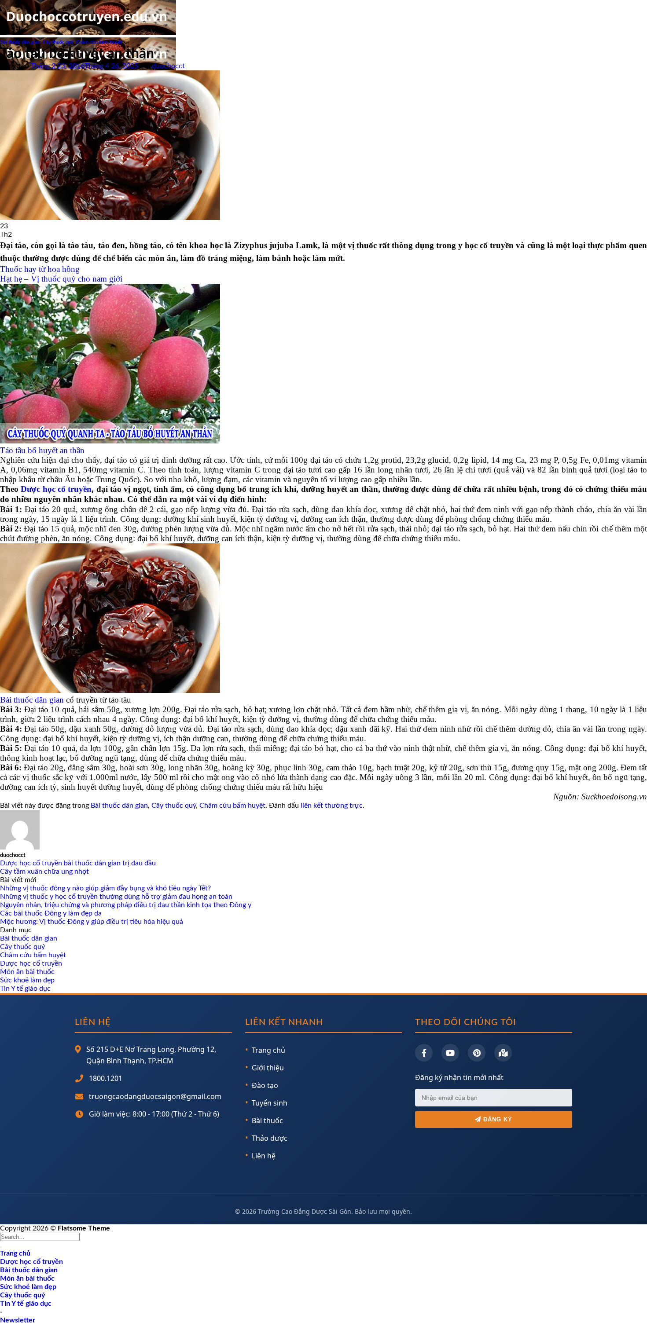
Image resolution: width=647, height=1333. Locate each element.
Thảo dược (269, 1138)
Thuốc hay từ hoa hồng (40, 269)
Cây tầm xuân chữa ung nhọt (44, 871)
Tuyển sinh (269, 1103)
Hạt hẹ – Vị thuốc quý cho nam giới (61, 278)
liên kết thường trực (332, 805)
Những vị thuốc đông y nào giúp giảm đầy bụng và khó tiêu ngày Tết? (105, 888)
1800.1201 (105, 1078)
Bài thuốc (267, 1120)
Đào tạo (265, 1085)
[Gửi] (1, 1247)
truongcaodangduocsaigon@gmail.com (155, 1096)
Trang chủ (268, 1050)
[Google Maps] (503, 1053)
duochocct (168, 66)
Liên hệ (264, 1156)
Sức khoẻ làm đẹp (27, 980)
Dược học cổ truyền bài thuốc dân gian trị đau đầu (78, 863)
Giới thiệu (268, 1068)
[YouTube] (450, 1053)
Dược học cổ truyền (56, 489)
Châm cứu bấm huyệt (99, 42)
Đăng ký (496, 1119)
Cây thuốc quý (58, 42)
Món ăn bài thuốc (27, 971)
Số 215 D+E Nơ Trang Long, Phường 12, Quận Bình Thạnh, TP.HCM (151, 1055)
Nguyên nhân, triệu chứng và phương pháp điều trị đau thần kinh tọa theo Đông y (125, 904)
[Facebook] (424, 1053)
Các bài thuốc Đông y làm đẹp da (51, 913)
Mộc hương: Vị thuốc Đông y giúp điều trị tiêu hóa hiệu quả (91, 921)
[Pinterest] (476, 1053)
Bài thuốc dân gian (20, 42)
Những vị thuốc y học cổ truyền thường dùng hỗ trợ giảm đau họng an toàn (116, 896)
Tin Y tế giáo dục (25, 988)
